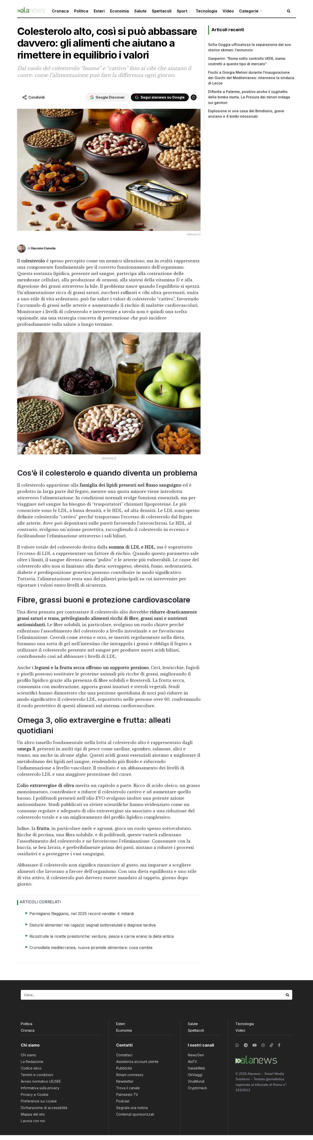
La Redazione (32, 1061)
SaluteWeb (196, 1068)
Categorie (248, 11)
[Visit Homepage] (31, 11)
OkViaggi (195, 1075)
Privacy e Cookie (34, 1094)
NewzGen (196, 1055)
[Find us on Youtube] (255, 1045)
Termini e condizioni (37, 1075)
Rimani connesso (129, 1075)
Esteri (99, 11)
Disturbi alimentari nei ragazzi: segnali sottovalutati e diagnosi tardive (92, 925)
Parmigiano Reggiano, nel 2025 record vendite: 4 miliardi (81, 913)
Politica (81, 11)
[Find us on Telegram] (246, 1045)
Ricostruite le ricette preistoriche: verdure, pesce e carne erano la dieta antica (101, 936)
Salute (140, 11)
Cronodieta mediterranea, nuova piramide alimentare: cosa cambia (90, 947)
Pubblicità (124, 1068)
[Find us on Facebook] (279, 1045)
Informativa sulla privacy (40, 1088)
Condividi (36, 97)
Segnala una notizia (132, 1108)
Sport (182, 11)
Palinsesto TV (127, 1094)
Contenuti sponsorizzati (135, 1114)
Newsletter (125, 1081)
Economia (119, 11)
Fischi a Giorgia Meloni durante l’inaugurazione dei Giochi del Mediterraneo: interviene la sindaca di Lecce (251, 77)
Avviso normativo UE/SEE (41, 1081)
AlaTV (192, 1061)
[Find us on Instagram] (263, 1045)
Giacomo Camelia (43, 248)
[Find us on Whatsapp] (237, 1045)
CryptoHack (197, 1088)
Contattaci (124, 1055)
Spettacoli (161, 11)
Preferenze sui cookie (39, 1101)
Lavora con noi (33, 1121)
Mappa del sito (33, 1114)
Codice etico (31, 1068)
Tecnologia (206, 11)
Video (228, 11)
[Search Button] (287, 995)
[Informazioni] (194, 97)
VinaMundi (196, 1081)
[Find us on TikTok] (271, 1045)
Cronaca (60, 11)
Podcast (122, 1101)
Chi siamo (28, 1055)
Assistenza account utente (137, 1061)
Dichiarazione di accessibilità (44, 1108)
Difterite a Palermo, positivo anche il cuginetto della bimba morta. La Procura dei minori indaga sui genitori (249, 97)
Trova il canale (128, 1088)
